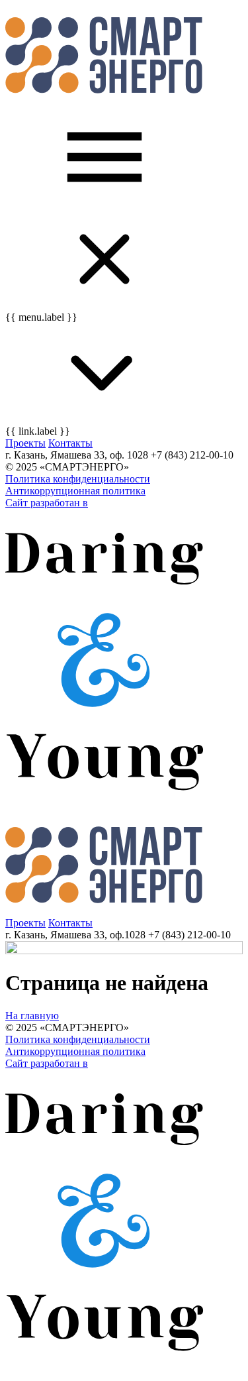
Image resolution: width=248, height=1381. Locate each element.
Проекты (25, 443)
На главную (32, 1015)
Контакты (70, 443)
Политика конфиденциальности (77, 478)
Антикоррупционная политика (75, 490)
